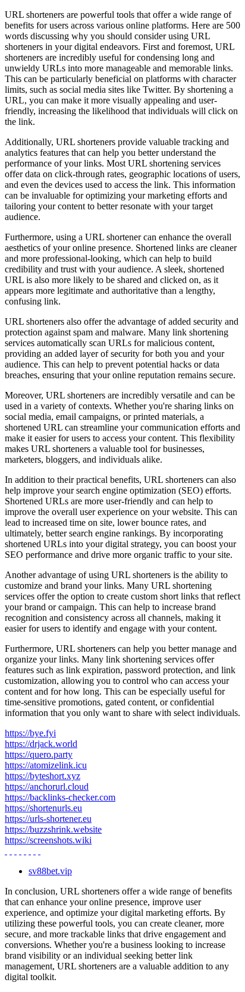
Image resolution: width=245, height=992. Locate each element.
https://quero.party (39, 754)
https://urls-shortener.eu (48, 819)
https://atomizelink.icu (46, 765)
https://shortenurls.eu (43, 808)
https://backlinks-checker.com (60, 797)
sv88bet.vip (50, 871)
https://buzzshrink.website (53, 829)
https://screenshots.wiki (48, 840)
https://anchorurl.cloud (47, 786)
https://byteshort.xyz (42, 776)
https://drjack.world (41, 744)
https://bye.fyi (30, 733)
